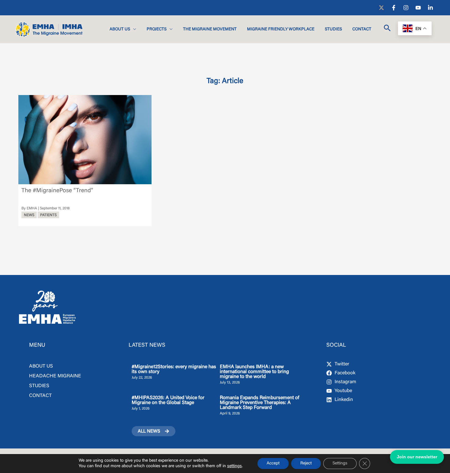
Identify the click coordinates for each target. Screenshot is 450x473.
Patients (48, 215)
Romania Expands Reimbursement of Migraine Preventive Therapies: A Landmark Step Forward (259, 402)
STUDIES (39, 385)
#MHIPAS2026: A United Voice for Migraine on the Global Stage (168, 400)
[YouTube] (418, 7)
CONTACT (40, 395)
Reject (306, 463)
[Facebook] (393, 7)
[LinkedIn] (430, 7)
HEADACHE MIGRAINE (55, 376)
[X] (381, 7)
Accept (273, 463)
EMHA (32, 208)
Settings (339, 463)
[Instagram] (406, 7)
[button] (133, 29)
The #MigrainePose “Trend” (57, 191)
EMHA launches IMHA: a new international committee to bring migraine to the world (254, 371)
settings (234, 466)
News (29, 215)
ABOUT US (41, 366)
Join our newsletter (417, 456)
